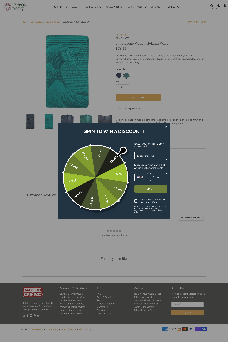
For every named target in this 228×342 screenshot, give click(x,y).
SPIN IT (151, 189)
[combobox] (141, 177)
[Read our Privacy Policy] (165, 207)
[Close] (166, 126)
